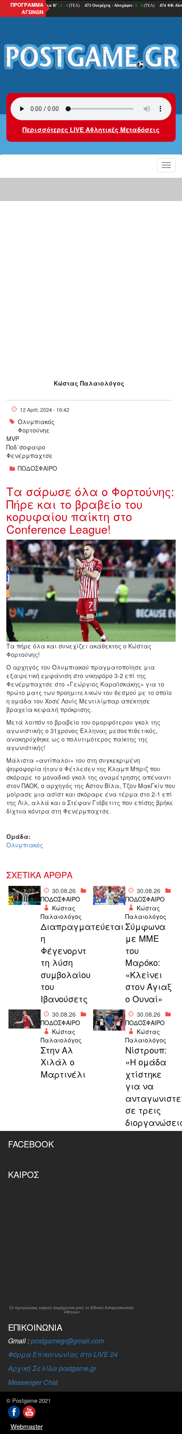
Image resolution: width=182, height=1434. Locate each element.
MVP (12, 438)
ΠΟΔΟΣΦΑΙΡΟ (37, 468)
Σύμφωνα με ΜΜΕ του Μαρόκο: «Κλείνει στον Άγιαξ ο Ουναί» (148, 963)
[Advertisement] (91, 271)
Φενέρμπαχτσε (29, 455)
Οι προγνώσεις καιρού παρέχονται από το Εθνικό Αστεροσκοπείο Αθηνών (71, 1310)
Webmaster (27, 1426)
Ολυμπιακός (36, 421)
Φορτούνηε (34, 430)
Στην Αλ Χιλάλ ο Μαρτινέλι (63, 1062)
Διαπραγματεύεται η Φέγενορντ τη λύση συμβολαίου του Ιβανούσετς (65, 963)
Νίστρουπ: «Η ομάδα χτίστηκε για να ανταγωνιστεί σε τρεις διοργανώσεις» (149, 1086)
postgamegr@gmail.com (67, 1341)
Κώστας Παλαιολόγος (89, 383)
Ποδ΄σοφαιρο (25, 447)
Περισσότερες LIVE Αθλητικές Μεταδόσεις (91, 129)
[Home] (91, 57)
